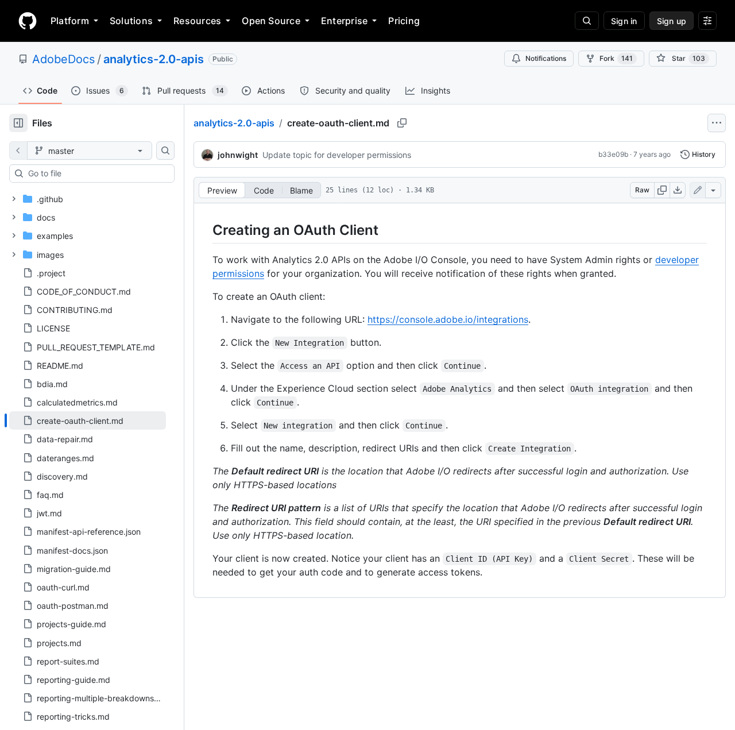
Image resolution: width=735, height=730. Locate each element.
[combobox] (96, 173)
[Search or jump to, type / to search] (587, 20)
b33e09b (613, 154)
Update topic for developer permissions (336, 155)
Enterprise (344, 20)
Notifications (545, 58)
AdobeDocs (63, 59)
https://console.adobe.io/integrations (448, 319)
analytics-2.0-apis (153, 59)
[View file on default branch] (18, 150)
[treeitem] (87, 420)
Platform (70, 20)
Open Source (271, 20)
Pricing (404, 20)
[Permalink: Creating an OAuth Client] (204, 230)
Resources (197, 20)
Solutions (131, 20)
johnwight (238, 155)
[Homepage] (27, 20)
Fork (616, 58)
